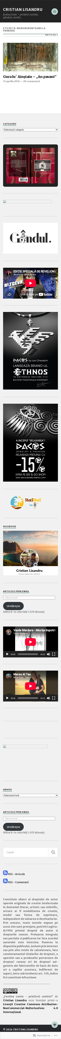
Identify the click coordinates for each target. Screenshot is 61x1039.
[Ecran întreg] (53, 654)
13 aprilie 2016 (11, 81)
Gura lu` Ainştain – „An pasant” (29, 77)
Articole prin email (16, 591)
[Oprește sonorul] (48, 654)
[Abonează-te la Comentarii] (5, 882)
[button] (23, 175)
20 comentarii (31, 81)
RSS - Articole (16, 874)
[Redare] (7, 654)
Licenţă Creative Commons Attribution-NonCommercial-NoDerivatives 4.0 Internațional (30, 1008)
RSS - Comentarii (18, 882)
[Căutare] (53, 852)
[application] (30, 642)
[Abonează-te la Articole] (5, 874)
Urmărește (13, 606)
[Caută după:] (30, 852)
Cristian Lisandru (23, 9)
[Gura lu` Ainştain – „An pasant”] (30, 57)
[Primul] (54, 1024)
